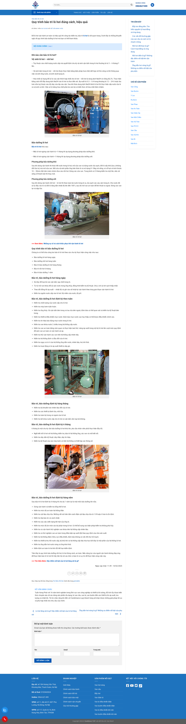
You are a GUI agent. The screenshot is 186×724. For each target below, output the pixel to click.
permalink (77, 581)
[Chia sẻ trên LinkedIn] (85, 573)
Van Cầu (134, 130)
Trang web (96, 650)
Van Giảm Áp (135, 113)
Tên (35, 650)
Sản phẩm (95, 12)
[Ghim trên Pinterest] (81, 573)
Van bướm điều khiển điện (105, 706)
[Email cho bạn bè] (77, 573)
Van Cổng (134, 87)
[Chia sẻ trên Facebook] (69, 573)
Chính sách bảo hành (71, 689)
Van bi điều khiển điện (103, 702)
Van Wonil (110, 721)
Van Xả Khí (135, 135)
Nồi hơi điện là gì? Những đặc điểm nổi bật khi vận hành (141, 58)
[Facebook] (127, 685)
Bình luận (38, 631)
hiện (50, 46)
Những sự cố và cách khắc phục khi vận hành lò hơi (63, 244)
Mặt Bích (134, 143)
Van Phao (134, 104)
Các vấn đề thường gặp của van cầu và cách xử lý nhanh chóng (141, 39)
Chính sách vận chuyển (72, 702)
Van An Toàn (135, 108)
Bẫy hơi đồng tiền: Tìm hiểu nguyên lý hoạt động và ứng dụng (140, 29)
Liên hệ (109, 12)
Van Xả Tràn (135, 122)
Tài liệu (103, 12)
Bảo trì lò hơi (36, 147)
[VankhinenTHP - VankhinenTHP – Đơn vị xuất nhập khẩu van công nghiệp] (41, 5)
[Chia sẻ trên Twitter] (73, 573)
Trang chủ (77, 12)
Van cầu (98, 689)
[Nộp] (131, 5)
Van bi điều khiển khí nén (104, 710)
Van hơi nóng (100, 685)
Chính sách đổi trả (70, 693)
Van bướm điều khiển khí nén (106, 714)
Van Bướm (135, 91)
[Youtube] (132, 685)
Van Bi (133, 139)
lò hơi (85, 36)
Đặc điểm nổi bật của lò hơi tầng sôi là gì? (63, 561)
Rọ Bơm (134, 100)
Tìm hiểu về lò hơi (38, 19)
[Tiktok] (141, 686)
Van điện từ (99, 698)
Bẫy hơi (97, 693)
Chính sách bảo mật (70, 698)
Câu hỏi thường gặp (70, 706)
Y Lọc (133, 95)
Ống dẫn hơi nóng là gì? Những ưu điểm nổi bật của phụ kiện (141, 68)
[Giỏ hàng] (152, 5)
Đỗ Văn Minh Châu (57, 28)
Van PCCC (135, 126)
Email (66, 650)
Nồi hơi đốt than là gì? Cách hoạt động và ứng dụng (140, 49)
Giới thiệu (86, 12)
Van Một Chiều (136, 117)
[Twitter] (136, 685)
